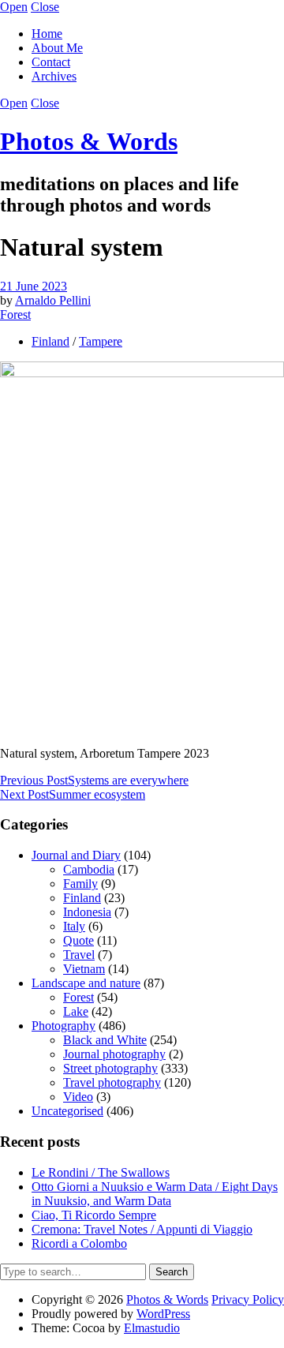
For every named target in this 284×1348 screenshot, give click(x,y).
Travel (79, 954)
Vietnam (84, 968)
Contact (51, 62)
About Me (57, 47)
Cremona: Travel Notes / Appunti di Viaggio (142, 1229)
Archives (54, 76)
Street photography (110, 1068)
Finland (50, 341)
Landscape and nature (86, 983)
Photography (63, 1025)
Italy (74, 926)
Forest (15, 314)
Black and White (105, 1040)
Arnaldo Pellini (53, 300)
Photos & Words (89, 141)
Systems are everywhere (94, 780)
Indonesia (87, 912)
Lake (75, 1011)
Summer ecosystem (72, 794)
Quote (78, 940)
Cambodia (88, 869)
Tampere (100, 341)
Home (47, 33)
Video (78, 1096)
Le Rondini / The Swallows (101, 1172)
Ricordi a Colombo (79, 1243)
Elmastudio (152, 1328)
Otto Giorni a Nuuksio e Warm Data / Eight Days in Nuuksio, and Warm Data (155, 1194)
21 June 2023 (33, 286)
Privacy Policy (247, 1299)
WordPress (163, 1313)
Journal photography (114, 1054)
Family (80, 883)
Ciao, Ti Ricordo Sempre (94, 1215)
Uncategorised (67, 1111)
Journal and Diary (76, 855)
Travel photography (112, 1082)
